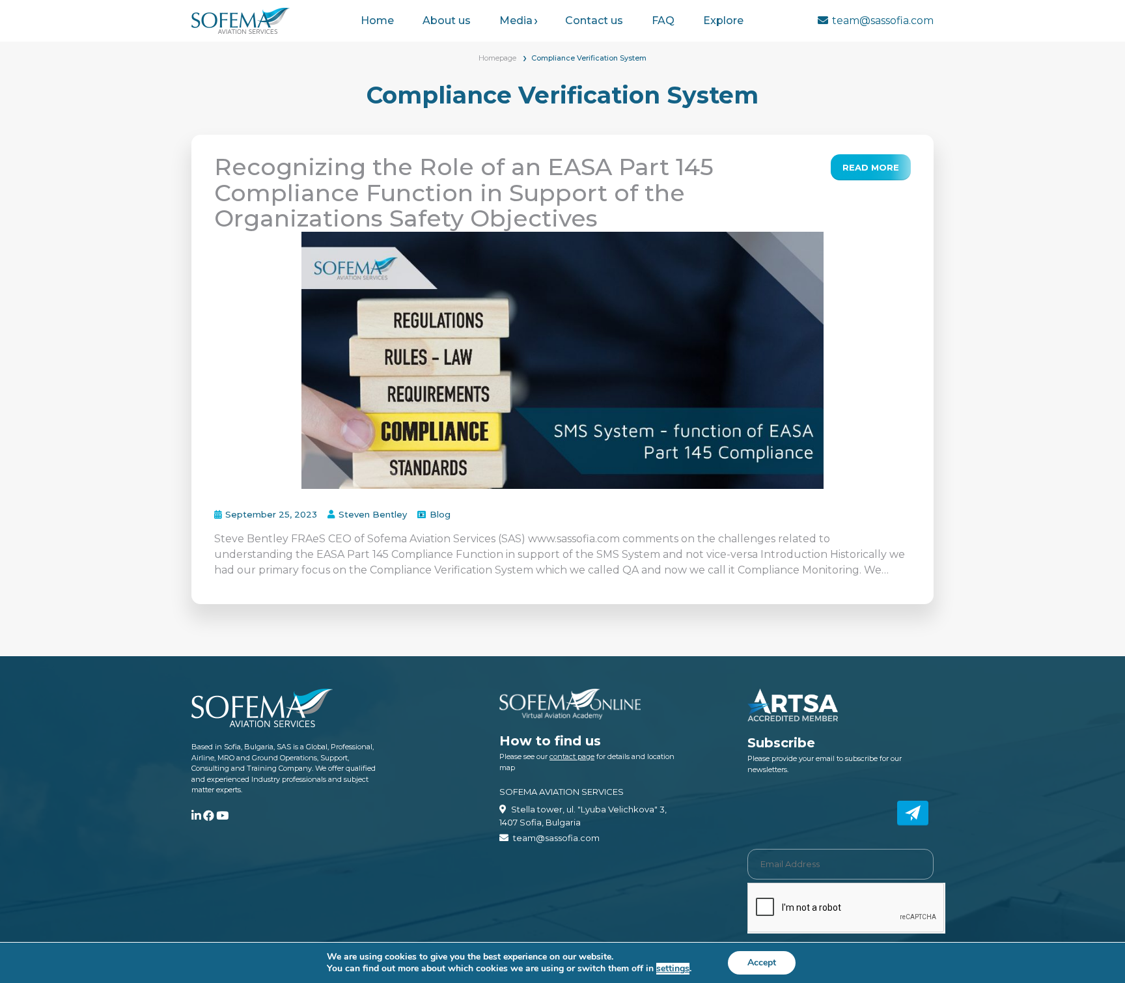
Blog (440, 514)
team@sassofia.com (883, 20)
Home (377, 20)
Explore (723, 20)
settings (672, 969)
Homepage (497, 57)
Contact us (594, 20)
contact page (571, 756)
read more (870, 167)
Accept (761, 962)
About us (447, 20)
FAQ (663, 20)
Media (516, 20)
